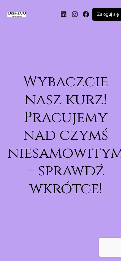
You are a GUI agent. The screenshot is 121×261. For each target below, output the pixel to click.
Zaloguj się (108, 14)
